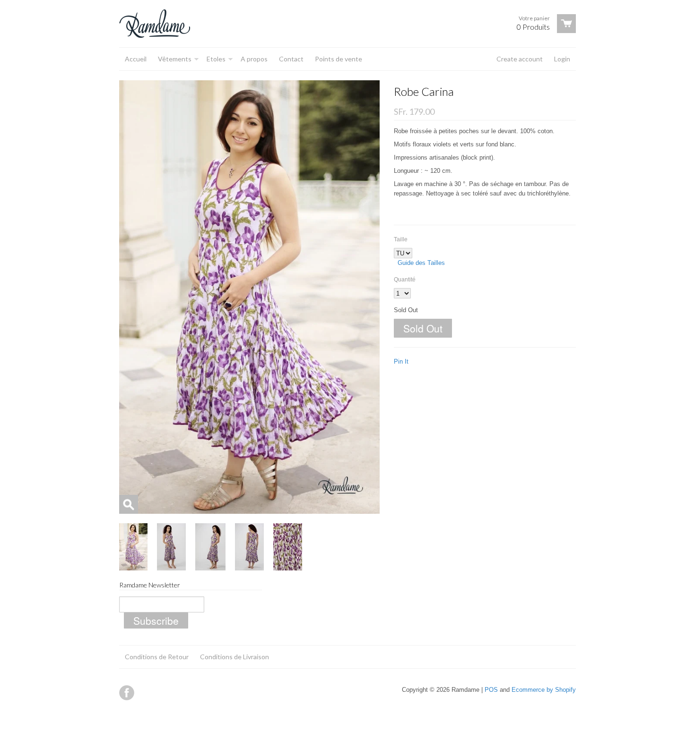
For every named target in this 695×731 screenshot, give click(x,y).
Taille (401, 239)
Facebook (126, 692)
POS (491, 689)
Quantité (405, 279)
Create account (519, 59)
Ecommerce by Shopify (544, 689)
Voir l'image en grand (128, 504)
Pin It (401, 361)
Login (562, 59)
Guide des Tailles (421, 262)
